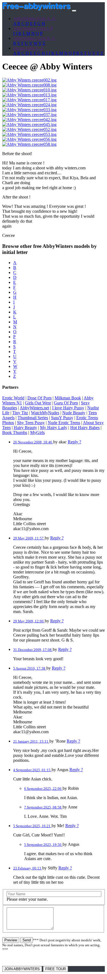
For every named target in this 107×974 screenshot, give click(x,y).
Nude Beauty (73, 412)
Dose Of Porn (39, 398)
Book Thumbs (14, 432)
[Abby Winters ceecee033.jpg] (29, 109)
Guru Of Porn (66, 403)
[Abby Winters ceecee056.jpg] (29, 139)
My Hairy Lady (53, 427)
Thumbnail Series (33, 417)
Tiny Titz (20, 412)
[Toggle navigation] (74, 11)
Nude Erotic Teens (64, 422)
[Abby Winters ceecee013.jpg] (29, 95)
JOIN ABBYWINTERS (22, 969)
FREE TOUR (55, 969)
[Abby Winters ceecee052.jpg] (29, 129)
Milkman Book (68, 398)
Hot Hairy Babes (85, 427)
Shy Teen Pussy (31, 422)
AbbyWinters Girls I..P (33, 28)
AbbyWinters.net (34, 407)
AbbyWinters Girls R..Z (34, 38)
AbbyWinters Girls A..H (34, 18)
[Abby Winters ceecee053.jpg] (29, 134)
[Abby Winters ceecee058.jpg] (29, 144)
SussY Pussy (62, 417)
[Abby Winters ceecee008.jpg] (29, 85)
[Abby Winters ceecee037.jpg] (29, 114)
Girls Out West (38, 403)
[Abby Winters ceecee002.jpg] (29, 80)
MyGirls (37, 432)
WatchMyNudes (45, 412)
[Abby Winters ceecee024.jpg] (29, 104)
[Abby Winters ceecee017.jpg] (29, 99)
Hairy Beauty (25, 427)
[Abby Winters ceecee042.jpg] (29, 119)
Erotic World (13, 398)
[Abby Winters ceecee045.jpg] (29, 124)
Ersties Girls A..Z (28, 48)
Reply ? (74, 442)
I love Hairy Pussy (68, 407)
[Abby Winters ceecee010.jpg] (29, 90)
